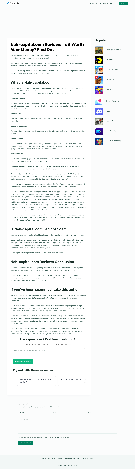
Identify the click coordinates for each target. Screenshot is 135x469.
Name (22, 412)
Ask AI (125, 3)
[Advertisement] (67, 21)
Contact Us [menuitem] (46, 458)
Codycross (109, 89)
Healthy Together (112, 101)
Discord (108, 111)
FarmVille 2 (109, 79)
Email (55, 412)
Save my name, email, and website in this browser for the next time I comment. (45, 437)
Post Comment (25, 443)
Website (89, 412)
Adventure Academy (113, 141)
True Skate (109, 121)
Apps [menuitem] (93, 3)
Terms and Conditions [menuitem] (72, 458)
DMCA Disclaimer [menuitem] (87, 458)
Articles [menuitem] (113, 3)
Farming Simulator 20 (113, 50)
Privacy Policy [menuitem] (57, 458)
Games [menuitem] (104, 3)
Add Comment (25, 419)
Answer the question (23, 362)
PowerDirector (111, 131)
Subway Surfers (111, 69)
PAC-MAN (109, 60)
